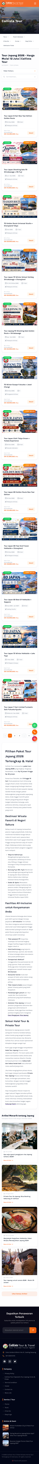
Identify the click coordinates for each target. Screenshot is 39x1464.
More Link (8, 1393)
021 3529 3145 (10, 1356)
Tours (5, 37)
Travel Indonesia (18, 37)
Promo (7, 1404)
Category (5, 65)
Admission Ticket (8, 45)
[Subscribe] (32, 1330)
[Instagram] (10, 1361)
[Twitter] (15, 1361)
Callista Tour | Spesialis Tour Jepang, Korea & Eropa (20, 1378)
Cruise (17, 41)
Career (7, 1386)
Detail (31, 133)
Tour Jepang (14, 65)
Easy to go (8, 1414)
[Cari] (35, 77)
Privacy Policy (9, 1373)
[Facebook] (4, 1361)
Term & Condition (11, 1382)
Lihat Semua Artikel (19, 1294)
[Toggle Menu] (35, 3)
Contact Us (8, 1389)
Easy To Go (28, 41)
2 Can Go (6, 41)
